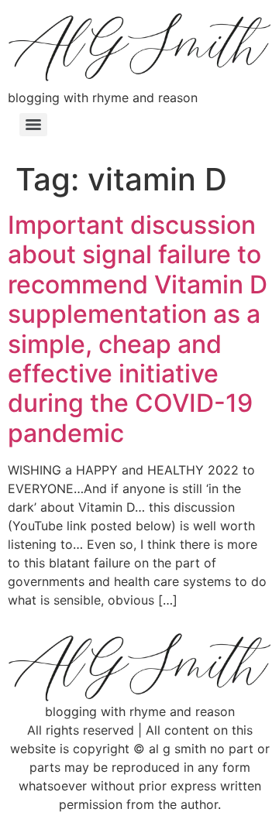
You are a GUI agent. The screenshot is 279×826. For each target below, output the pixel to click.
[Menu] (33, 124)
